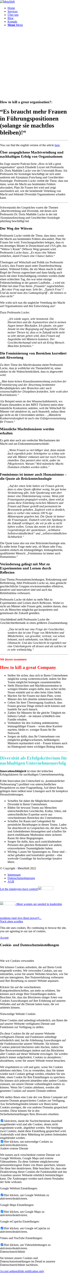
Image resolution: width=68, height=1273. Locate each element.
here (57, 145)
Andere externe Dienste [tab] (14, 1148)
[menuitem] (38, 8)
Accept (4, 937)
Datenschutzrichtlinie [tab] (12, 1251)
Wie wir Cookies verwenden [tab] (17, 960)
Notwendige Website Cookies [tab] (18, 1013)
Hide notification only (31, 1271)
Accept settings (9, 1271)
